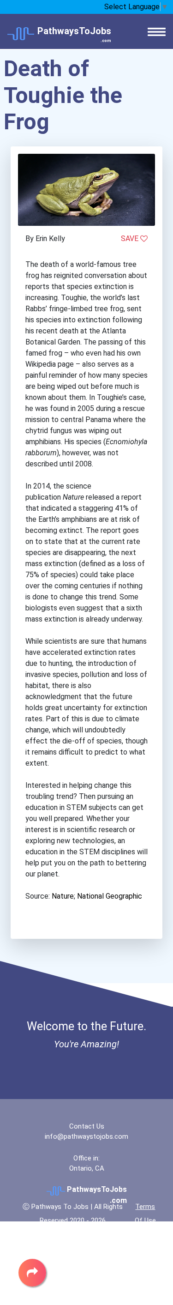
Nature (63, 896)
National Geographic (109, 896)
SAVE (130, 238)
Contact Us (86, 1126)
